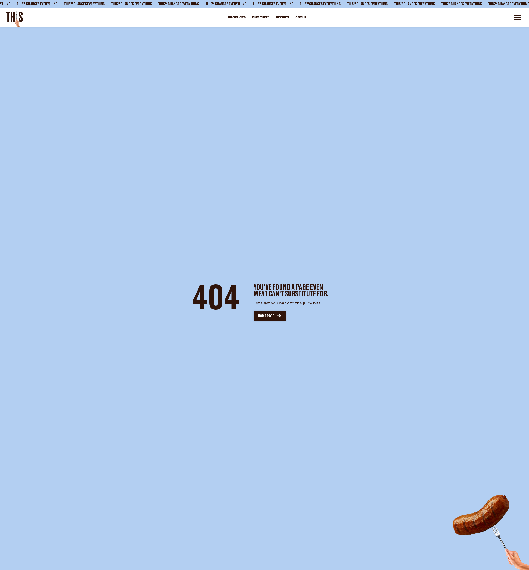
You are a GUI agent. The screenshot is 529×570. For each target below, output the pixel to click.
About (300, 17)
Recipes (282, 17)
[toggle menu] (517, 17)
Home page (266, 316)
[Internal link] (14, 19)
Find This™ (261, 17)
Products (237, 17)
